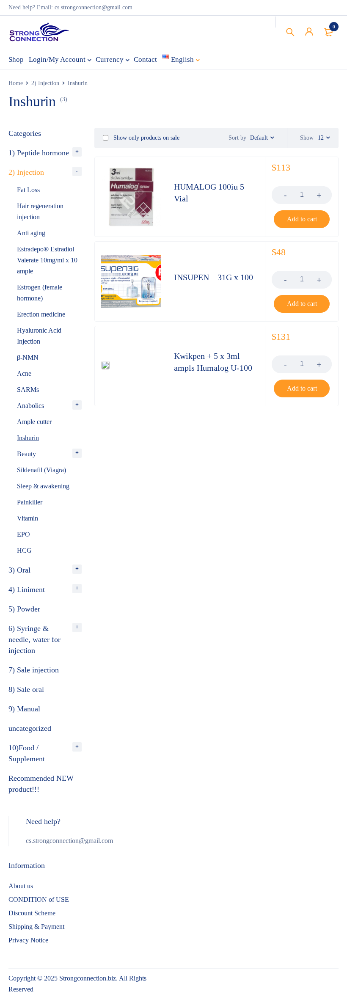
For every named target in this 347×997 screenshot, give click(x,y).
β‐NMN (28, 357)
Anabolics (30, 405)
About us (20, 886)
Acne (24, 373)
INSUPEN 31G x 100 (213, 277)
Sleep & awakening (43, 486)
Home (15, 83)
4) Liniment (26, 589)
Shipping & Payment (36, 926)
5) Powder (24, 609)
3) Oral (19, 570)
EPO (23, 534)
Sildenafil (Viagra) (41, 470)
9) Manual (24, 709)
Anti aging (31, 233)
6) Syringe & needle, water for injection (34, 639)
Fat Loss (28, 189)
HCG (24, 550)
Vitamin (27, 518)
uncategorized (29, 728)
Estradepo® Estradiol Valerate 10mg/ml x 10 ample (47, 260)
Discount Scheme (31, 913)
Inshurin (28, 437)
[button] (302, 219)
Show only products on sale (145, 138)
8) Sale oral (26, 689)
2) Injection (45, 83)
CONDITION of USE (38, 899)
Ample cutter (34, 421)
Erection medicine (41, 314)
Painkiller (29, 502)
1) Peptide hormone (38, 153)
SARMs (28, 389)
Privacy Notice (28, 940)
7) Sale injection (33, 670)
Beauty (26, 453)
